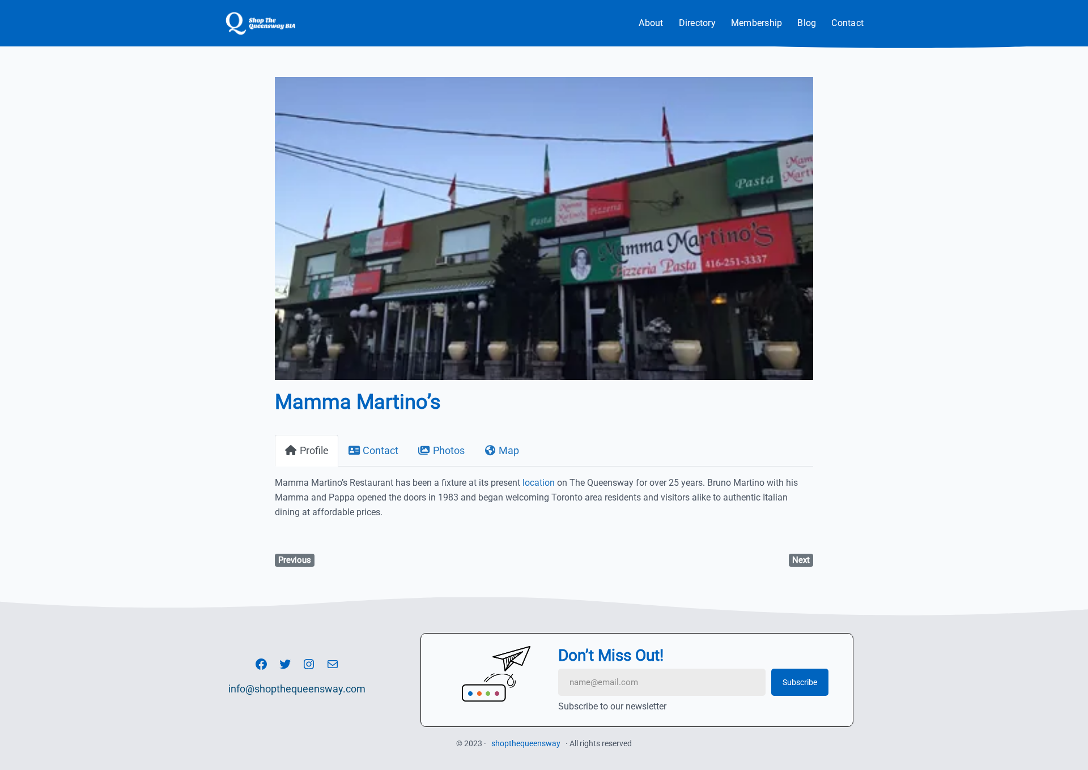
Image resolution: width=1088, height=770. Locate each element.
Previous (294, 560)
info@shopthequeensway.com (297, 689)
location (538, 482)
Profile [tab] (314, 450)
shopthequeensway (525, 743)
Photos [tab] (449, 450)
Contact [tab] (380, 450)
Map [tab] (509, 450)
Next (801, 560)
